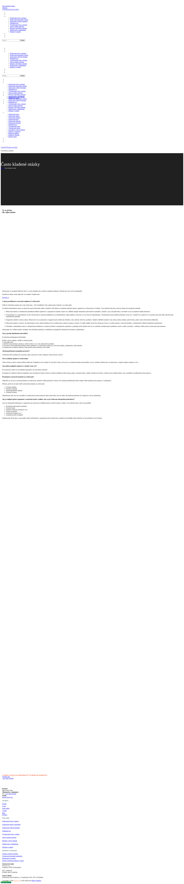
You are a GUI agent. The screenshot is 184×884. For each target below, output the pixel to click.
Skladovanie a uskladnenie (10, 844)
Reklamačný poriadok (9, 858)
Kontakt (4, 815)
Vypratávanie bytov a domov (11, 834)
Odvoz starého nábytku (9, 837)
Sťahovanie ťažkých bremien (11, 828)
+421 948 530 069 (10, 794)
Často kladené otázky (8, 6)
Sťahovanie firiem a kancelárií (11, 824)
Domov (3, 168)
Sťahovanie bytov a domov (10, 821)
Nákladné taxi (6, 831)
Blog (3, 813)
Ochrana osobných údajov (10, 854)
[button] (92, 9)
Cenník (4, 811)
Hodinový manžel (7, 847)
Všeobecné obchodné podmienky (12, 856)
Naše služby (6, 808)
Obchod (4, 8)
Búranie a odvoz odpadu (9, 841)
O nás (4, 806)
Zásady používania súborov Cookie (13, 861)
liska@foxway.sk (7, 797)
